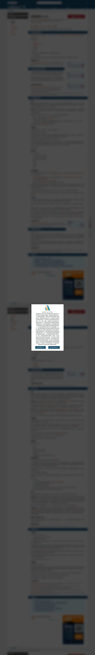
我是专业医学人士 (40, 347)
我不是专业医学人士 (54, 347)
